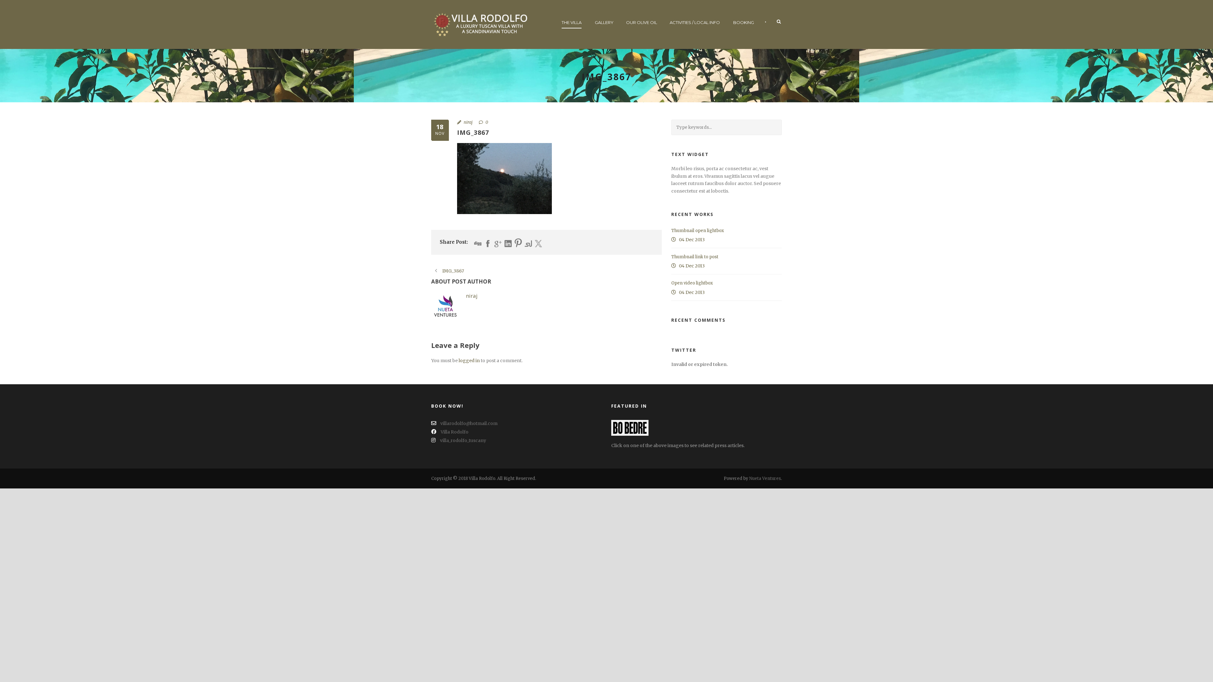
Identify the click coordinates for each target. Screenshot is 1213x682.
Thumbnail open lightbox (697, 230)
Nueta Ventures (765, 478)
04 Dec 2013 (692, 239)
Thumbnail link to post (694, 257)
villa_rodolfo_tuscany (463, 440)
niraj (468, 122)
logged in (469, 360)
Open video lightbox (692, 283)
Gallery (604, 22)
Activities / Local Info (695, 22)
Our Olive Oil (641, 22)
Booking (743, 22)
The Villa (572, 22)
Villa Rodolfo (454, 432)
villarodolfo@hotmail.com (468, 423)
